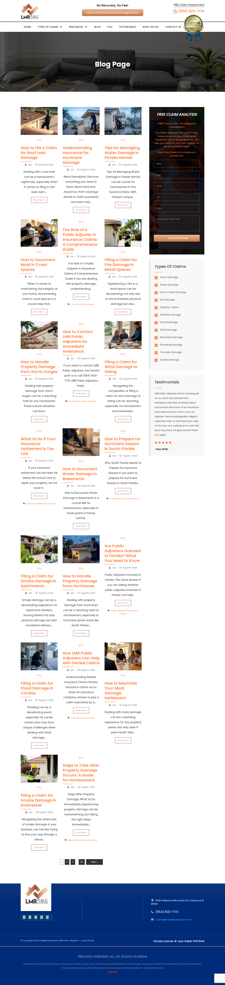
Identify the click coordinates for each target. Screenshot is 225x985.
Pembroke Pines (172, 963)
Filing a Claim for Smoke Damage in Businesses (38, 800)
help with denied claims (82, 717)
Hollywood (147, 963)
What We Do (150, 27)
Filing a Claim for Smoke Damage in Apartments (38, 581)
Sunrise (83, 967)
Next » (94, 861)
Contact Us (173, 27)
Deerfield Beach (117, 963)
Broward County (45, 963)
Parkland (158, 963)
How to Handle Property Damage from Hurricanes (80, 581)
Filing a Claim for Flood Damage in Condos (37, 688)
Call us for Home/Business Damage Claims (113, 12)
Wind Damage (168, 330)
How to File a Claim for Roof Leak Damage (39, 152)
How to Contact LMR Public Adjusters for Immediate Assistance (78, 341)
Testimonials (127, 27)
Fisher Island (94, 967)
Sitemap (112, 971)
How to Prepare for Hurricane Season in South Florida (123, 443)
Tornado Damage (171, 352)
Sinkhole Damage (170, 315)
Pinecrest (185, 963)
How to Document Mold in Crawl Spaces (38, 264)
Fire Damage (167, 300)
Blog (97, 27)
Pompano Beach (70, 967)
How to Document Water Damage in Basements (80, 473)
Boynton (159, 967)
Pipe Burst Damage (171, 337)
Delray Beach (116, 967)
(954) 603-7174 (191, 11)
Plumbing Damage (171, 345)
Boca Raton (75, 963)
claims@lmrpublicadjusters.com (174, 919)
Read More (39, 199)
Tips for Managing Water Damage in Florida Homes (122, 152)
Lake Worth (148, 967)
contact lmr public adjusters (82, 401)
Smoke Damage (169, 360)
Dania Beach (29, 963)
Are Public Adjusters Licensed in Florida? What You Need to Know (123, 553)
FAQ (109, 27)
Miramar (105, 967)
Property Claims (169, 307)
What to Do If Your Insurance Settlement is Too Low (38, 446)
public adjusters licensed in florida (124, 612)
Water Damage (169, 285)
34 (81, 861)
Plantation (196, 963)
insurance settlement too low (40, 503)
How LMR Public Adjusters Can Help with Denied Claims (81, 658)
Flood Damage (169, 322)
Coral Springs (101, 963)
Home (27, 27)
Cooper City (88, 963)
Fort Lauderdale (133, 963)
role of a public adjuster (82, 304)
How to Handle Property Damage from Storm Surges (39, 366)
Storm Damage (169, 277)
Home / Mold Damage (173, 292)
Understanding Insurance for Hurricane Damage (77, 155)
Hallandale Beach (133, 967)
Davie (57, 963)
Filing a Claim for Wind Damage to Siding (121, 366)
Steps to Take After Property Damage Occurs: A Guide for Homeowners (81, 773)
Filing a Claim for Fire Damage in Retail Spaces (121, 264)
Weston (64, 963)
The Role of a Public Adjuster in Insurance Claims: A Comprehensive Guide (80, 239)
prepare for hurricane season (124, 498)
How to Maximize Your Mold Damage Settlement (121, 691)
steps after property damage (82, 840)
